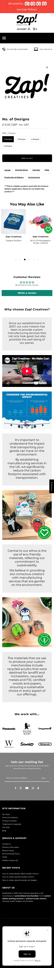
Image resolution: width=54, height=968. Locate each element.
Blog (4, 831)
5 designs (8, 146)
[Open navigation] (8, 38)
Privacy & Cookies (9, 821)
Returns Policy (8, 850)
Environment (34, 177)
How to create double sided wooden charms (20, 874)
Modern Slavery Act (10, 860)
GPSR (4, 857)
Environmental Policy (11, 854)
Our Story (6, 814)
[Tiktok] (38, 788)
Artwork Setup (21, 170)
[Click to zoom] (47, 67)
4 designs (35, 139)
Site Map (5, 827)
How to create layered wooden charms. (18, 877)
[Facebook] (15, 788)
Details (7, 170)
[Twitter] (21, 788)
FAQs (47, 170)
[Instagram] (33, 788)
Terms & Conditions (10, 817)
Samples (36, 170)
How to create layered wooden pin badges (19, 880)
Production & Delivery (14, 177)
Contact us (6, 844)
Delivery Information (10, 847)
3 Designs (21, 139)
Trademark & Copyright (11, 824)
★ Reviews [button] (52, 486)
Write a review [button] (27, 293)
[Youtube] (26, 788)
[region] (27, 6)
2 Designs (8, 139)
